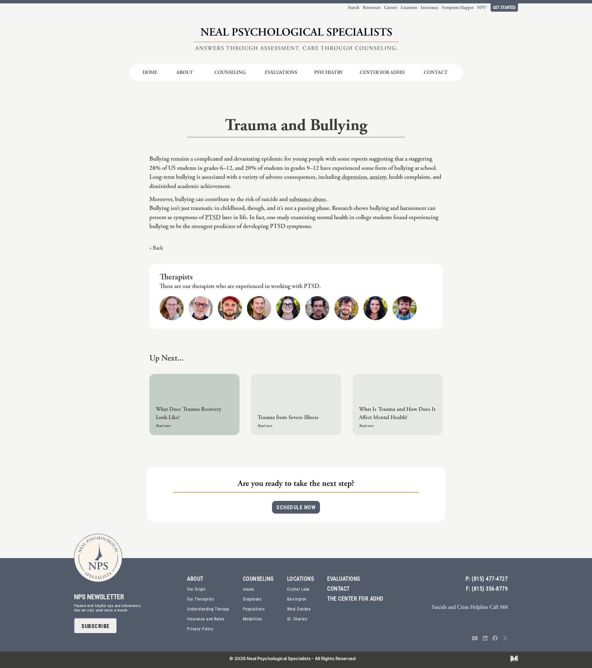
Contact (436, 72)
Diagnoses (252, 599)
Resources (372, 7)
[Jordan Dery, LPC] (259, 308)
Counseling (230, 72)
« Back (156, 248)
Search (353, 7)
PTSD (213, 217)
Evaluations (281, 72)
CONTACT (338, 588)
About (184, 72)
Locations (409, 7)
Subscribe (96, 625)
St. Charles (297, 618)
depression (354, 177)
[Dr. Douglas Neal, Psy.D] (201, 308)
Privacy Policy (200, 628)
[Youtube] (475, 638)
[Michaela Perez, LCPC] (288, 308)
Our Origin (196, 589)
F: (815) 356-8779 (487, 588)
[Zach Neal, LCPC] (405, 308)
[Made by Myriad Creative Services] (514, 659)
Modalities (252, 618)
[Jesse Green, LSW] (230, 308)
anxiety (378, 177)
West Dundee (299, 609)
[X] (505, 638)
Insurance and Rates (205, 618)
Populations (254, 609)
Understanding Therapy (208, 609)
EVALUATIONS (343, 578)
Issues (248, 589)
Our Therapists (200, 599)
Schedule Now (296, 507)
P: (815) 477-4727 (487, 578)
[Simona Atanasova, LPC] (375, 308)
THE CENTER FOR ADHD (355, 598)
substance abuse (307, 199)
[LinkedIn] (485, 638)
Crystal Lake (298, 589)
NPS (482, 7)
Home (150, 72)
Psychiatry (328, 72)
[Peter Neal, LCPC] (317, 308)
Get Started (504, 7)
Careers (390, 7)
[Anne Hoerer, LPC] (172, 308)
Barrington (297, 599)
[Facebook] (495, 638)
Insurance (429, 7)
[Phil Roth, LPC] (346, 308)
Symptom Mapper (458, 7)
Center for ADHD (382, 72)
